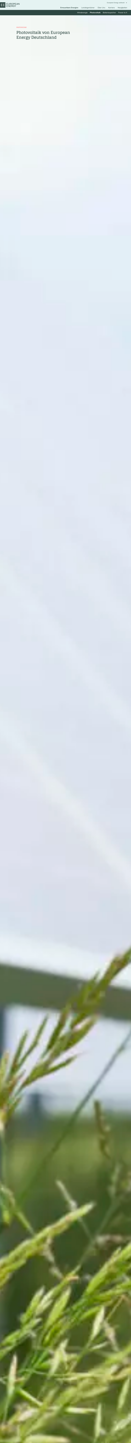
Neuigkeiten (122, 7)
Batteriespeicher (109, 12)
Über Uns (101, 7)
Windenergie (82, 12)
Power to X (122, 12)
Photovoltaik (95, 12)
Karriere (111, 7)
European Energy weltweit (115, 3)
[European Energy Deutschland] (9, 4)
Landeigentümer (88, 7)
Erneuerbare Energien (69, 7)
